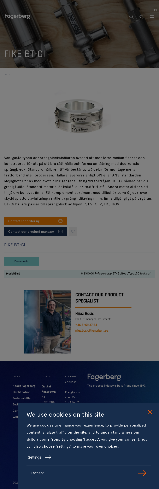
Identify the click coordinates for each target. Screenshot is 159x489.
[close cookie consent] (150, 412)
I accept (37, 473)
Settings (34, 457)
